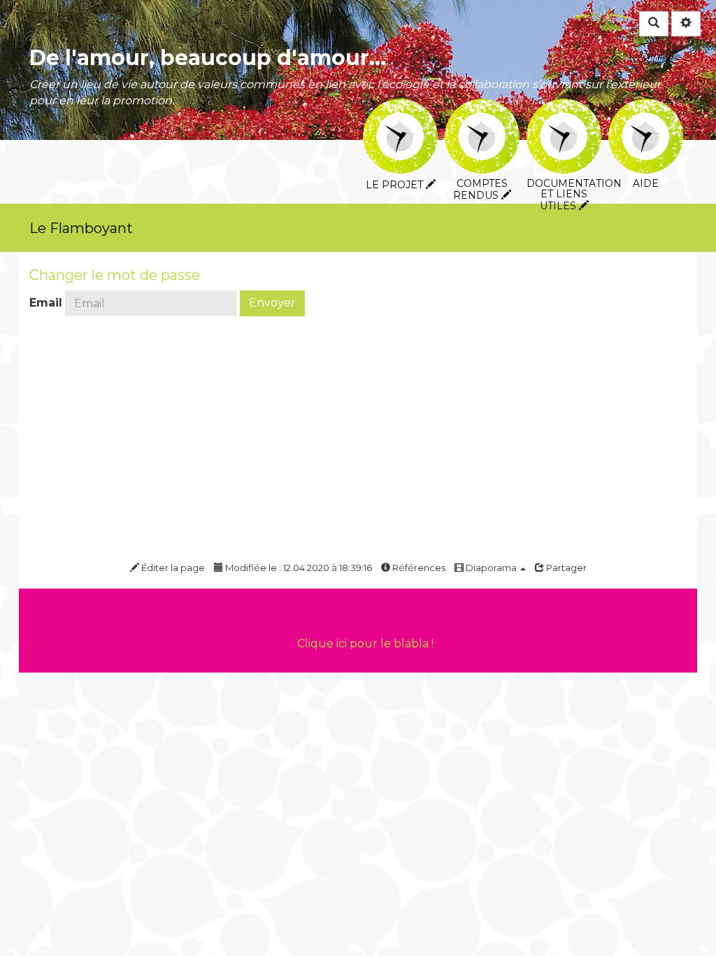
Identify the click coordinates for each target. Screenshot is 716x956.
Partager (565, 567)
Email (45, 302)
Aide (646, 108)
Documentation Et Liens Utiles (564, 108)
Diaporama (491, 567)
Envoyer (272, 302)
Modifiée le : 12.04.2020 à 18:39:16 (297, 567)
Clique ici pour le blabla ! (365, 643)
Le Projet (400, 108)
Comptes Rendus (482, 108)
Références (417, 567)
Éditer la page (172, 567)
